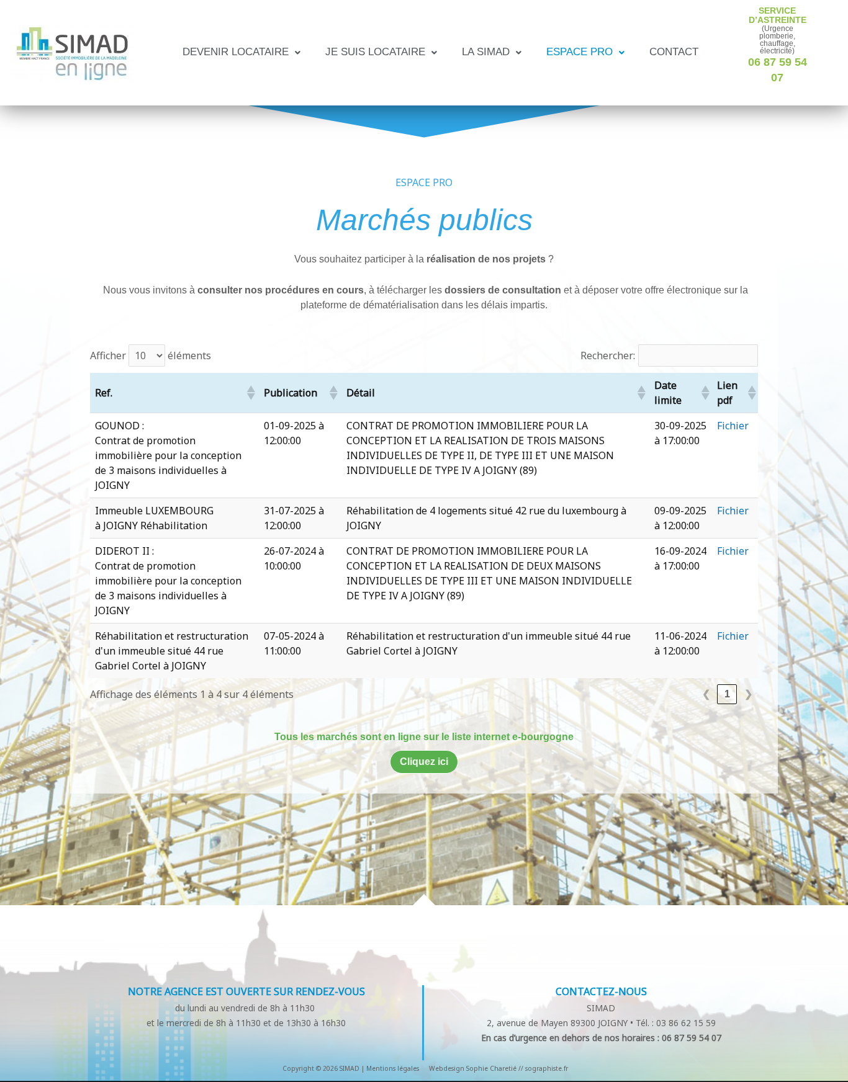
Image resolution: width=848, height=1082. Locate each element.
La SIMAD (486, 52)
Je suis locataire (375, 52)
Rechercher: (607, 355)
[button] (241, 52)
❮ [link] (706, 694)
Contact (673, 52)
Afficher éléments (150, 355)
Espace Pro (579, 52)
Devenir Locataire (236, 52)
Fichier (733, 425)
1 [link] (727, 694)
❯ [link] (748, 694)
